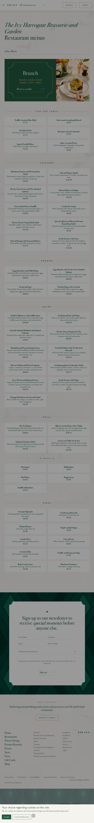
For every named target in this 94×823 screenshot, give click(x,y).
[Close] (33, 815)
